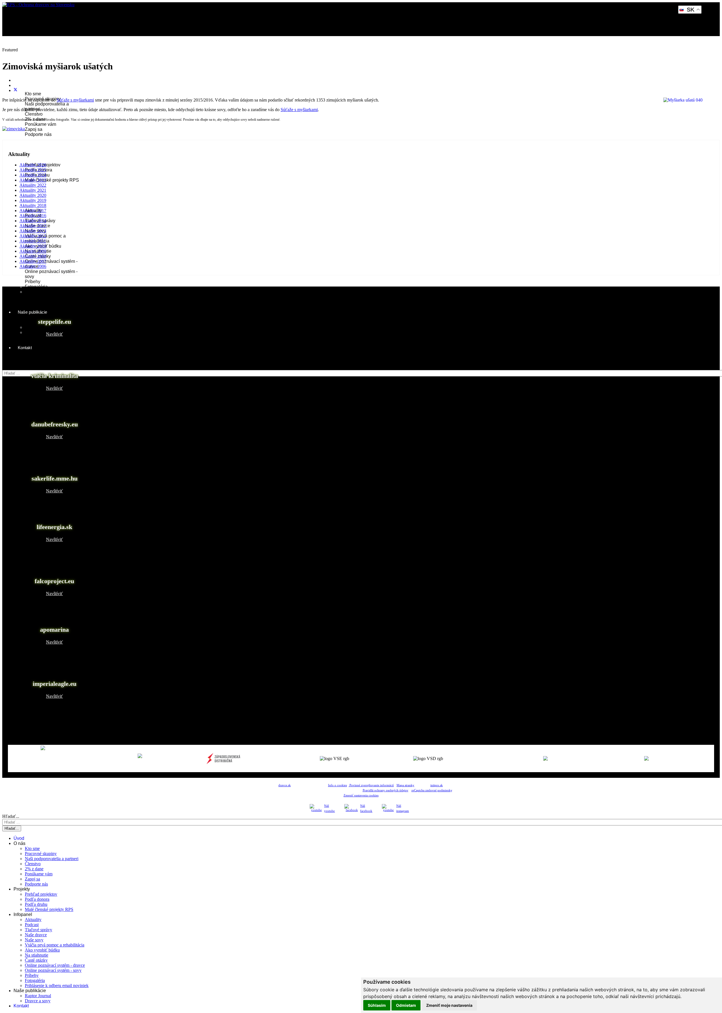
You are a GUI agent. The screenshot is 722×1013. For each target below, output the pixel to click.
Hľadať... (10, 367)
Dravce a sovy (39, 332)
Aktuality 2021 (32, 190)
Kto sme (33, 93)
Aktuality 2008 (32, 256)
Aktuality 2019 (32, 200)
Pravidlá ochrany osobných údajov (385, 790)
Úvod (23, 53)
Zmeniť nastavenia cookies (361, 795)
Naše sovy (34, 939)
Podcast (32, 924)
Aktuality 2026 (32, 164)
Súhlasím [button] (377, 1005)
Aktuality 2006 (32, 266)
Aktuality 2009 (32, 251)
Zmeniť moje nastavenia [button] (449, 1005)
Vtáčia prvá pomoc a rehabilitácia (54, 944)
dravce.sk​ (284, 785)
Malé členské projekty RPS (52, 180)
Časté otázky (36, 960)
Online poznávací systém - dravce (55, 965)
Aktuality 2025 (32, 170)
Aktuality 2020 (32, 195)
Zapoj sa (33, 129)
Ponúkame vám (40, 124)
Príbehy (32, 281)
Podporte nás (38, 134)
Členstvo (34, 114)
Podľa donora (37, 899)
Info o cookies (337, 785)
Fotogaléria (36, 286)
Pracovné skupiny (41, 853)
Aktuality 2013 (32, 230)
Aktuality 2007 (32, 261)
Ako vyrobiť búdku (42, 950)
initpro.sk (436, 785)
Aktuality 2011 (32, 241)
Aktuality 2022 (32, 185)
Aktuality (33, 919)
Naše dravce (36, 934)
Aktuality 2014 (32, 220)
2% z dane (34, 868)
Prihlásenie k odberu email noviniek (57, 985)
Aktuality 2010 (32, 246)
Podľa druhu (36, 904)
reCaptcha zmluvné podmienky (431, 790)
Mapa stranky (405, 785)
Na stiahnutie (36, 955)
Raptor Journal (39, 327)
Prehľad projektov (41, 894)
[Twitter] (15, 90)
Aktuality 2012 (32, 236)
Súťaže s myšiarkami (75, 100)
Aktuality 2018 (32, 205)
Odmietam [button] (406, 1005)
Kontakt (25, 347)
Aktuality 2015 (32, 225)
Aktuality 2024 (32, 175)
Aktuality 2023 (32, 180)
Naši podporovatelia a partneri (51, 858)
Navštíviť (54, 334)
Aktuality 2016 (32, 215)
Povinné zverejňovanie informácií (371, 785)
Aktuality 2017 (32, 210)
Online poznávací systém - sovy (53, 970)
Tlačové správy (38, 929)
